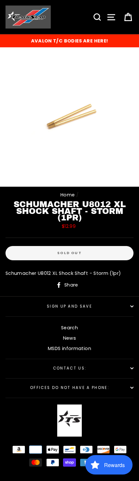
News (69, 338)
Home (67, 195)
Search (69, 327)
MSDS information (69, 348)
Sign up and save (69, 306)
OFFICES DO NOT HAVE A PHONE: (69, 387)
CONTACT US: (69, 368)
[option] (69, 41)
